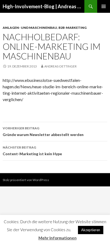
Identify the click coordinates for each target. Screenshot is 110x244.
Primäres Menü (103, 6)
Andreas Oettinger (60, 66)
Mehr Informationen (57, 237)
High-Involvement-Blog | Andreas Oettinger (43, 6)
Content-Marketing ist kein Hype (32, 150)
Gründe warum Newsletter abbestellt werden (43, 131)
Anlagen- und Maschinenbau (30, 28)
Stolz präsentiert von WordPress (26, 180)
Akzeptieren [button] (90, 230)
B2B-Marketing (72, 28)
